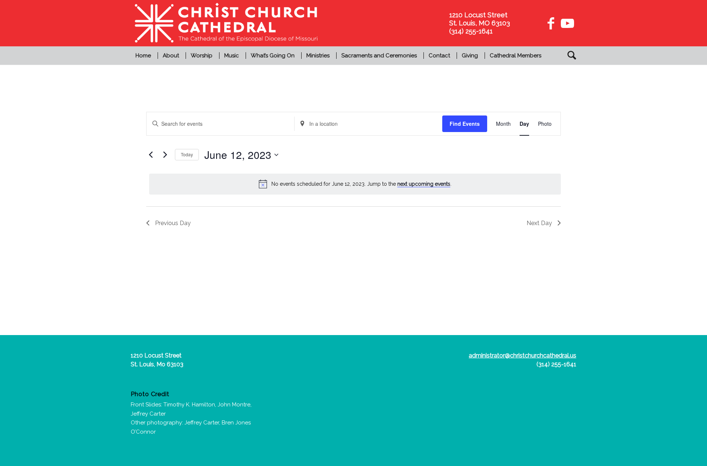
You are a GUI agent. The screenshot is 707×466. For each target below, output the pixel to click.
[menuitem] (144, 55)
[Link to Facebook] (550, 23)
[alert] (355, 184)
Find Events (465, 123)
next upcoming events (423, 184)
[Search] (569, 55)
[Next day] (165, 154)
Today (187, 154)
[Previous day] (150, 154)
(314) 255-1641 (556, 364)
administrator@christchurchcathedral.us (522, 355)
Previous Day (173, 223)
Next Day (539, 223)
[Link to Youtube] (566, 23)
